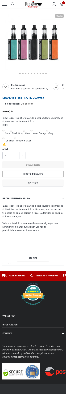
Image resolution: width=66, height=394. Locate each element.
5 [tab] (31, 73)
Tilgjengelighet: (11, 103)
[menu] (4, 4)
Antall (5, 149)
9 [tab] (43, 73)
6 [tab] (34, 73)
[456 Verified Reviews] (33, 306)
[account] (54, 4)
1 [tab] (20, 73)
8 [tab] (40, 73)
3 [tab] (25, 73)
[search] (13, 4)
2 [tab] (23, 73)
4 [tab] (28, 73)
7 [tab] (37, 73)
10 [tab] (46, 73)
